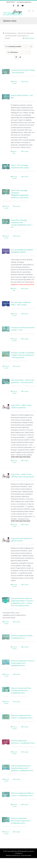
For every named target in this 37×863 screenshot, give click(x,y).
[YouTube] (22, 5)
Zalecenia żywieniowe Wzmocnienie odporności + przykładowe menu (21, 820)
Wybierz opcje (14, 152)
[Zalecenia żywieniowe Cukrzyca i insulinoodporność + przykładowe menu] (6, 662)
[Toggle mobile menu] (33, 11)
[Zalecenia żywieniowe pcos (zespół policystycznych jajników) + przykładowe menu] (6, 767)
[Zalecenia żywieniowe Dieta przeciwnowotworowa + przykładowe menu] (6, 689)
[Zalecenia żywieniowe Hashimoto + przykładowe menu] (6, 741)
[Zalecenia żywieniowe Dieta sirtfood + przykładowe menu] (6, 716)
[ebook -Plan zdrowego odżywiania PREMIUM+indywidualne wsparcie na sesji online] (6, 191)
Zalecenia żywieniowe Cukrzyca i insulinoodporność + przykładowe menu (23, 663)
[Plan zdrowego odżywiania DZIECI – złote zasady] (6, 303)
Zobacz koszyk (29, 38)
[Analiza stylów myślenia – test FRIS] (6, 96)
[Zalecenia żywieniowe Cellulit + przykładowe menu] (6, 637)
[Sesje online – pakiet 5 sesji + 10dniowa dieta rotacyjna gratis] (6, 475)
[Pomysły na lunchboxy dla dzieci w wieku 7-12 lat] (6, 328)
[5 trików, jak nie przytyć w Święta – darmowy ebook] (6, 71)
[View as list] (20, 57)
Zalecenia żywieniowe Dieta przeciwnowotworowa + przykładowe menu (21, 690)
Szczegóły (25, 81)
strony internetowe (26, 855)
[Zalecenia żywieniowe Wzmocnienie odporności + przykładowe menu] (6, 819)
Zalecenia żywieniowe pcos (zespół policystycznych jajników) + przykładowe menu (22, 768)
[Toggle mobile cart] (29, 11)
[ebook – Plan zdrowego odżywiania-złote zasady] (6, 166)
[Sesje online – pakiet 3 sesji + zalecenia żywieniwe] (6, 406)
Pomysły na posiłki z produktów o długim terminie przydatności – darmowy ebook (22, 355)
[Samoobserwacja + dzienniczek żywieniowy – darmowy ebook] (6, 381)
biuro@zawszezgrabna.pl (24, 2)
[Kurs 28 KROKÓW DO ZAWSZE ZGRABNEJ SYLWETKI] (6, 251)
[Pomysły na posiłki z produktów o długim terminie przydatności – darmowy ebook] (6, 354)
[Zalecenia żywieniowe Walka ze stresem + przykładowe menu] (6, 794)
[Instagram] (18, 5)
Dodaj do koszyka (14, 82)
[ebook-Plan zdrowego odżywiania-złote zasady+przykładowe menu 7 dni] (6, 221)
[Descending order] (31, 46)
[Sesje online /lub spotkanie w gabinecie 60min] (6, 539)
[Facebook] (13, 5)
